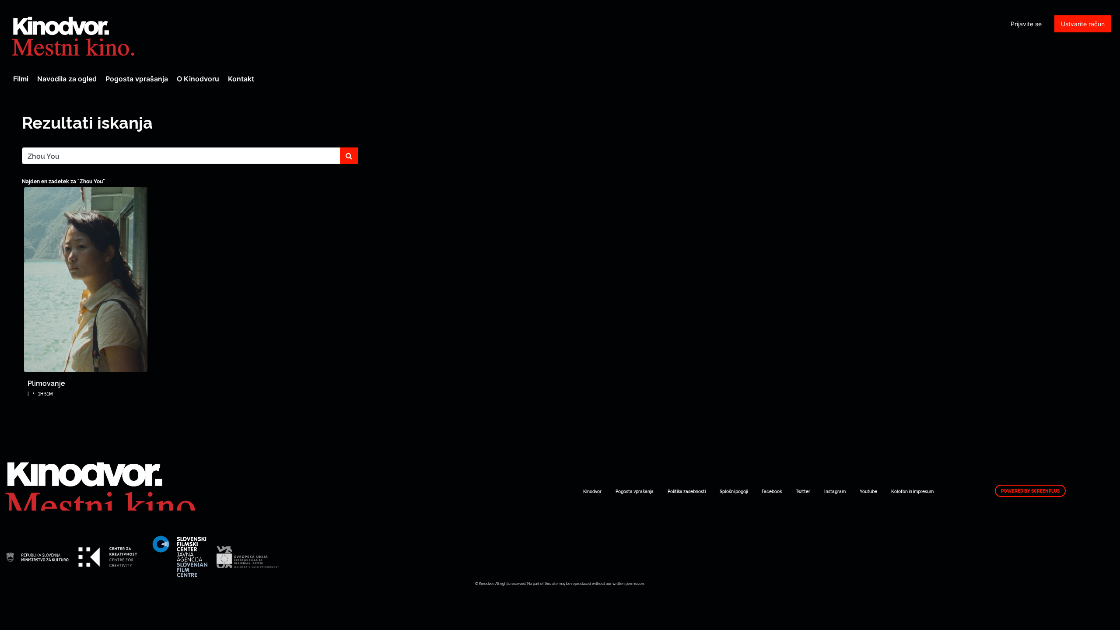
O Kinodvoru (198, 78)
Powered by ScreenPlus (1030, 491)
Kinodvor (592, 491)
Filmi (20, 78)
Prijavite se (1026, 24)
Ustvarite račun (1083, 24)
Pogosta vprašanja (136, 78)
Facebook (772, 491)
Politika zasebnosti (687, 491)
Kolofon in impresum (912, 491)
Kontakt (241, 78)
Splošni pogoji (734, 491)
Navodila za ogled (67, 78)
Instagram (835, 491)
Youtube (868, 491)
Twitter (803, 491)
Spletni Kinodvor (74, 35)
